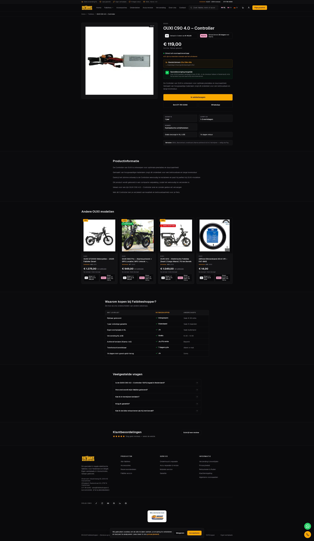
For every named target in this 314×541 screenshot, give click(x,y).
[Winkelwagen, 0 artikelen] (243, 7)
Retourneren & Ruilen (207, 469)
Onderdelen (135, 8)
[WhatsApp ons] (307, 526)
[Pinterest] (126, 503)
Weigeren (180, 533)
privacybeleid (153, 534)
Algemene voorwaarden (208, 477)
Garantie (163, 473)
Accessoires (121, 8)
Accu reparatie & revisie (169, 465)
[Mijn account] (249, 7)
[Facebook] (114, 503)
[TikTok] (96, 503)
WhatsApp (215, 105)
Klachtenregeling (205, 473)
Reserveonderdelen (128, 469)
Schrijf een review (191, 432)
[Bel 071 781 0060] (307, 534)
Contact (182, 8)
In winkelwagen (198, 97)
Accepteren (194, 533)
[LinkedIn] (120, 503)
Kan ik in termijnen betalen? (127, 397)
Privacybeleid (204, 465)
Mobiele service (166, 469)
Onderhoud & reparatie (169, 461)
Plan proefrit (259, 8)
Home (98, 8)
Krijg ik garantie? (122, 404)
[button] (119, 61)
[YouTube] (108, 503)
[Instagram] (102, 503)
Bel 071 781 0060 (180, 105)
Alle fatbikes (125, 461)
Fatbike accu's (126, 473)
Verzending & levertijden (208, 461)
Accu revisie (148, 8)
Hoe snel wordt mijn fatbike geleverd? (131, 390)
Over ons (172, 8)
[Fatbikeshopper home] (86, 7)
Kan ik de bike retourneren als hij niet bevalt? (134, 411)
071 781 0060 (228, 2)
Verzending (161, 8)
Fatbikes (107, 8)
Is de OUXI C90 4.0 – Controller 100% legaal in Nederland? (140, 383)
